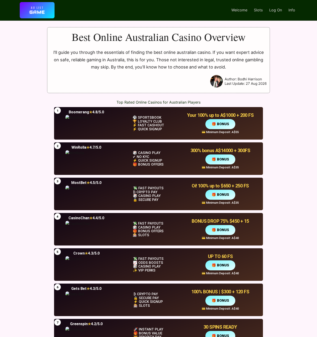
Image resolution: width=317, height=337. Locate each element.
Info (291, 10)
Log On (275, 10)
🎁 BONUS (220, 124)
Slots (258, 10)
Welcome (239, 10)
